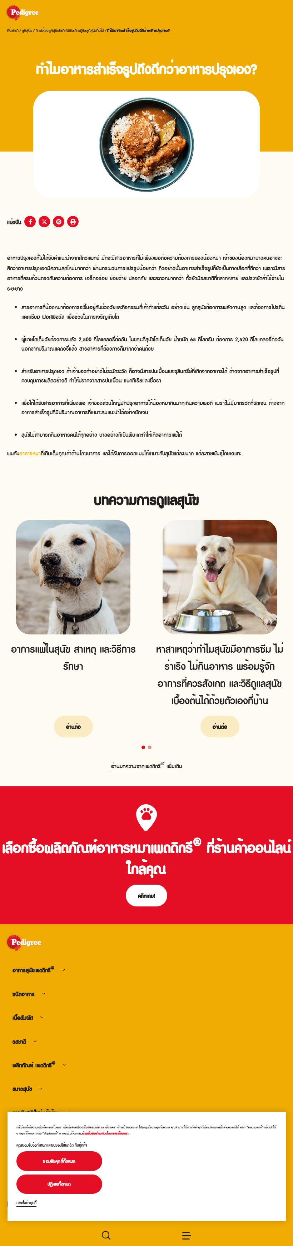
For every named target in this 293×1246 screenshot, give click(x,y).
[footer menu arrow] (63, 969)
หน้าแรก (13, 30)
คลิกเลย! (146, 895)
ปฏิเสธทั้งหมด (59, 1184)
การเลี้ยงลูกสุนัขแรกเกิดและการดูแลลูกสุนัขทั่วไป (70, 30)
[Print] (73, 221)
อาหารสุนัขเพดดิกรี (33, 970)
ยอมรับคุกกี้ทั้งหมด (59, 1161)
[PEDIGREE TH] (31, 13)
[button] (143, 747)
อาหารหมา (30, 453)
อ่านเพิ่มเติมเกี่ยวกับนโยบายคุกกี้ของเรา (105, 1133)
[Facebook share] (30, 221)
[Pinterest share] (58, 221)
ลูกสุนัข (27, 30)
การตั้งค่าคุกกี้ (26, 1202)
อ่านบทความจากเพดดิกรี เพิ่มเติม (146, 766)
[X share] (44, 221)
